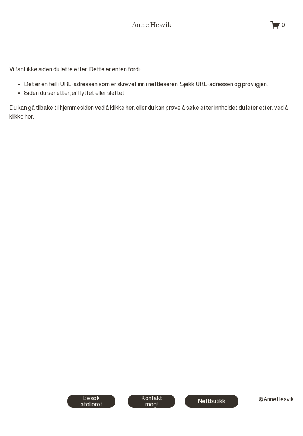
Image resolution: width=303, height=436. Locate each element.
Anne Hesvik (151, 24)
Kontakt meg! (151, 401)
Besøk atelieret (91, 401)
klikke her (122, 108)
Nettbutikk (211, 401)
